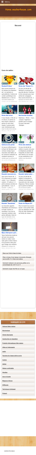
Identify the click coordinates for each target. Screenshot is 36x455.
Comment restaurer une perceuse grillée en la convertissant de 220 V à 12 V (16, 264)
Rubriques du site (18, 322)
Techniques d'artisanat (8, 389)
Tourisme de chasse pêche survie (12, 356)
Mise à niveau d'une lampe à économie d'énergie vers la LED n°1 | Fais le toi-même (17, 258)
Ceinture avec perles (8, 145)
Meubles (4, 372)
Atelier (4, 364)
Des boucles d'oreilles (25, 115)
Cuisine (4, 360)
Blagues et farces (7, 381)
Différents (5, 385)
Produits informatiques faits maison (12, 343)
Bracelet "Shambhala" (8, 203)
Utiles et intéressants (8, 347)
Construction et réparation (10, 339)
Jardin (4, 351)
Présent (4, 393)
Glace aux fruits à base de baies (12, 253)
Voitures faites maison (8, 326)
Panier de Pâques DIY (25, 203)
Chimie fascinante (7, 335)
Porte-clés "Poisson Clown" (26, 86)
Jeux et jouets (6, 376)
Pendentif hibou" (7, 86)
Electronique (6, 330)
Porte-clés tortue (7, 115)
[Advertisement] (18, 45)
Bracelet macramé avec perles (9, 174)
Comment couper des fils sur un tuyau (14, 269)
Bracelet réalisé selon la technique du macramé (26, 174)
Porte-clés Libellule (25, 145)
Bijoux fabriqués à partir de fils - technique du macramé (9, 233)
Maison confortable (8, 368)
